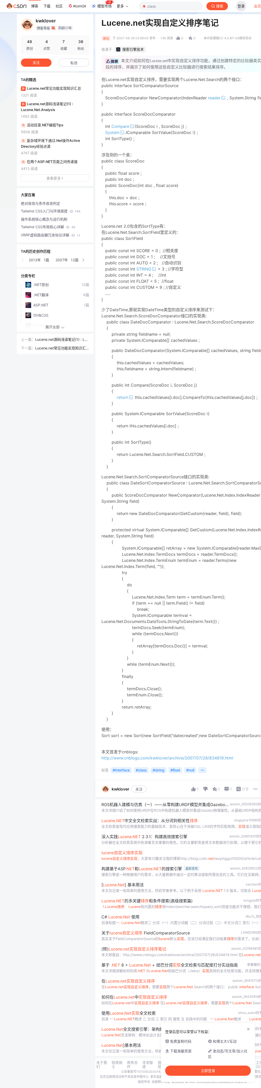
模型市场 (104, 6)
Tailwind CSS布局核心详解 (48, 227)
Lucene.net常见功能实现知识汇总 (60, 348)
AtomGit (79, 6)
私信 (73, 63)
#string (158, 770)
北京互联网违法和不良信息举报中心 (124, 1077)
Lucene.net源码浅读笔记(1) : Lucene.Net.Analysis (62, 339)
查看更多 (53, 178)
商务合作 (132, 1064)
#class (141, 770)
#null (190, 770)
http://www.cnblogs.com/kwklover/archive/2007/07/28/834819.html (167, 757)
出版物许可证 (161, 1082)
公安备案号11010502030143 (141, 1071)
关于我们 (101, 1064)
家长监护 (156, 1077)
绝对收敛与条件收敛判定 (40, 203)
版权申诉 (144, 1082)
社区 (59, 6)
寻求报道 (147, 1064)
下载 (46, 6)
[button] (23, 260)
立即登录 (208, 1071)
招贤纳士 (117, 1064)
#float (175, 770)
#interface (121, 770)
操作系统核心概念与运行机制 (44, 219)
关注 (138, 789)
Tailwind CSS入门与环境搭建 (50, 211)
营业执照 (178, 1082)
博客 (34, 6)
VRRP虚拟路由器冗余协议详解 (50, 235)
